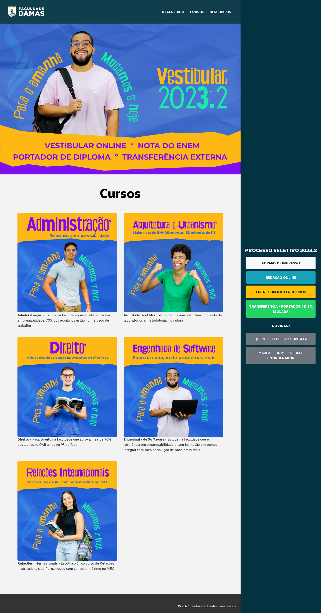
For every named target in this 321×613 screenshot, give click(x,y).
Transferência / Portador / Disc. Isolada (281, 309)
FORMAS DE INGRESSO (281, 263)
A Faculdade (173, 12)
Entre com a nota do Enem (281, 292)
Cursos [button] (197, 12)
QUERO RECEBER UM (280, 339)
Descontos (220, 12)
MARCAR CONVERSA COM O (281, 355)
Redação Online (281, 277)
